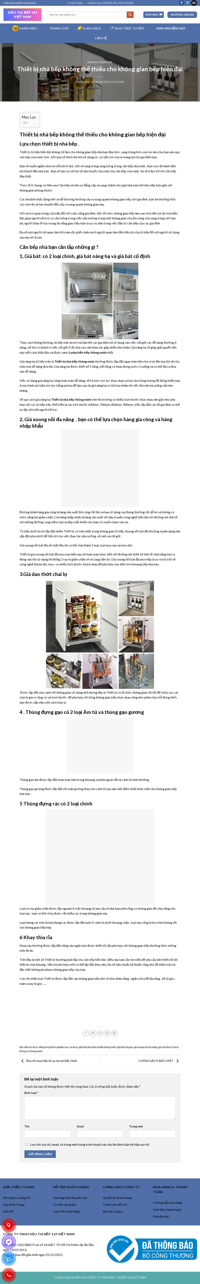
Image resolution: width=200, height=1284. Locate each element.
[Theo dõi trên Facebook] (181, 3)
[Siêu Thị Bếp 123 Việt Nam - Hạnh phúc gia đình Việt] (22, 14)
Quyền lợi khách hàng (117, 1197)
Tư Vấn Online (75, 2)
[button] (153, 15)
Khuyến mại (161, 1216)
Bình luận (31, 1092)
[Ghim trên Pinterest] (107, 1033)
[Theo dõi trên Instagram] (188, 3)
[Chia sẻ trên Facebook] (86, 1033)
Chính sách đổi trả (115, 1204)
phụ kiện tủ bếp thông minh (101, 1047)
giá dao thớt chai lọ (168, 1047)
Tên (26, 1126)
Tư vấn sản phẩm (64, 1204)
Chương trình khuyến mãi (70, 1197)
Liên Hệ (8, 1211)
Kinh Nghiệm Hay (170, 28)
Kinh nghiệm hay (100, 62)
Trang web (136, 1126)
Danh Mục (28, 28)
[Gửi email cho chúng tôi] (194, 3)
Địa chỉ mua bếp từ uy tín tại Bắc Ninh (51, 1060)
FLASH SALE (91, 28)
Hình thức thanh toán (167, 1209)
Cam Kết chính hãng (66, 1211)
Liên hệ (101, 38)
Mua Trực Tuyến (129, 28)
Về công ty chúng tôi (16, 1197)
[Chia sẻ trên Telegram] (114, 1033)
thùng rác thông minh (31, 1051)
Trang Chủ (59, 28)
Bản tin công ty (113, 1211)
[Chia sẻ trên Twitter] (93, 1033)
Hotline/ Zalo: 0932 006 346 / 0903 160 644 (110, 2)
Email (80, 1126)
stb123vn (117, 82)
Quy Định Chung (14, 1204)
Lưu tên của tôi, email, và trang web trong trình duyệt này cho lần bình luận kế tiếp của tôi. (90, 1144)
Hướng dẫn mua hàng (167, 1202)
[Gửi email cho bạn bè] (100, 1033)
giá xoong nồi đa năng (145, 1047)
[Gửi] (130, 15)
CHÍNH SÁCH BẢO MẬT (156, 1060)
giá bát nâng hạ (125, 1047)
